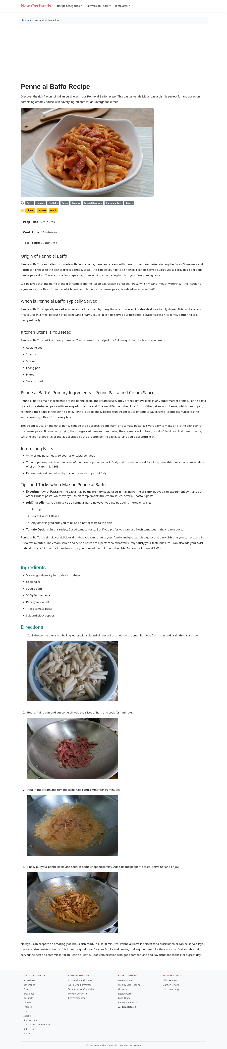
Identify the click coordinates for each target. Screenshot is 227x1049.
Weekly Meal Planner (129, 984)
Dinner (27, 1002)
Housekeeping (171, 989)
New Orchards (36, 5)
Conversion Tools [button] (97, 6)
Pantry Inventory (127, 1002)
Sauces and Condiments (36, 1024)
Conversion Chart (77, 998)
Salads (27, 1015)
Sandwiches (30, 1020)
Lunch (26, 1011)
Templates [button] (121, 6)
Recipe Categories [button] (68, 6)
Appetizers (29, 980)
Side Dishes (29, 1029)
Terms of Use (126, 1045)
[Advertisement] (113, 51)
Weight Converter (78, 993)
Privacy (137, 1045)
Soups (26, 1033)
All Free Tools (170, 980)
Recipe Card (125, 993)
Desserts (28, 998)
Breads (27, 989)
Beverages (29, 984)
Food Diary (124, 998)
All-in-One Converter (79, 984)
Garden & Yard (171, 984)
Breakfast (28, 993)
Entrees (27, 1006)
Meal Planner (125, 980)
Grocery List (124, 989)
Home (27, 20)
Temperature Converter (81, 989)
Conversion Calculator (80, 980)
